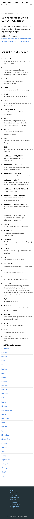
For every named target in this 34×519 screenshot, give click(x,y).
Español (4, 443)
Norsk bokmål (6, 410)
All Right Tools (14, 507)
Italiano (4, 398)
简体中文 (4, 468)
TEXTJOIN (7, 283)
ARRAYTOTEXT (9, 59)
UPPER (6, 323)
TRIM (5, 299)
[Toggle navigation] (30, 4)
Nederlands (5, 365)
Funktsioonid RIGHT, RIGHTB (14, 195)
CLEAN (6, 94)
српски (4, 431)
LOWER (6, 224)
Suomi (3, 373)
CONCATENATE (9, 109)
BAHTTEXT (8, 79)
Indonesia (4, 394)
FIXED (6, 147)
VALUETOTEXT (9, 336)
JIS (4, 213)
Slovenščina (5, 439)
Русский (4, 427)
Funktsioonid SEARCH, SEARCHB (15, 204)
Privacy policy (14, 493)
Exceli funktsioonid (7, 14)
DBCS (5, 118)
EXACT (6, 138)
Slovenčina (5, 435)
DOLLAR (7, 129)
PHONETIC (7, 239)
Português (5, 418)
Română (4, 423)
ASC (5, 68)
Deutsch (4, 381)
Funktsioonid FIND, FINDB (13, 156)
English (4, 369)
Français (4, 377)
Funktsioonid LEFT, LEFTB (13, 165)
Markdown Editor (15, 497)
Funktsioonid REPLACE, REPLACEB (16, 189)
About (12, 490)
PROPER (6, 248)
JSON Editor (13, 500)
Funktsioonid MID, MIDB (12, 180)
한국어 (3, 476)
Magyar (4, 390)
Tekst (16, 14)
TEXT (5, 277)
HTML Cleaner (14, 502)
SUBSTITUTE (8, 264)
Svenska (4, 447)
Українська (5, 460)
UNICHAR (7, 305)
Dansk (3, 361)
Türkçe (3, 456)
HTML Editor (14, 495)
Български (5, 348)
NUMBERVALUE (9, 231)
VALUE (6, 330)
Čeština (4, 357)
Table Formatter (15, 504)
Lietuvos (4, 406)
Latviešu (4, 402)
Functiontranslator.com (14, 3)
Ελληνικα (4, 385)
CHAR (6, 88)
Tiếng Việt (5, 464)
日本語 (3, 472)
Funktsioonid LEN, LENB (12, 173)
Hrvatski (4, 352)
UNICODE (7, 314)
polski (3, 414)
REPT (5, 257)
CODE (6, 101)
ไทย (2, 451)
